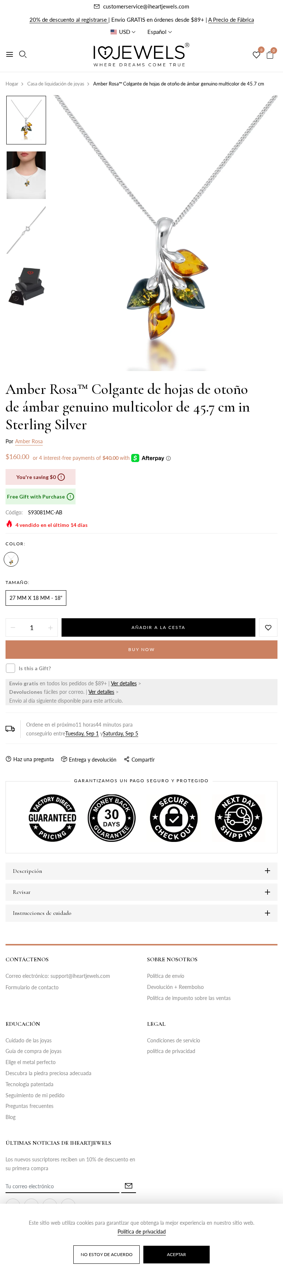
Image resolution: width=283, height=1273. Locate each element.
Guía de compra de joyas (34, 1051)
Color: (15, 543)
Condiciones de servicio (173, 1040)
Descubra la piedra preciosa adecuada (48, 1073)
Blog (10, 1117)
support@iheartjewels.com (80, 976)
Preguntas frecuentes (29, 1106)
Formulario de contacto (32, 987)
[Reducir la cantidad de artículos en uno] (13, 627)
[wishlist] (256, 55)
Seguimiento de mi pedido (35, 1095)
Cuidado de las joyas (29, 1040)
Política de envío (165, 976)
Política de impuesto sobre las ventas (189, 998)
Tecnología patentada (29, 1084)
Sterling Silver (11, 559)
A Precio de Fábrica (231, 19)
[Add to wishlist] (268, 627)
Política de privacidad (142, 1231)
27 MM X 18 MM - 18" (36, 598)
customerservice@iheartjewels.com (146, 6)
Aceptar (176, 1254)
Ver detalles (124, 683)
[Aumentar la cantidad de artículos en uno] (50, 627)
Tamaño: (18, 582)
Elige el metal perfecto (31, 1062)
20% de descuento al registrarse (68, 19)
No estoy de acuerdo (107, 1254)
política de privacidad (171, 1051)
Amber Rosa (29, 441)
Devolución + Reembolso (175, 987)
